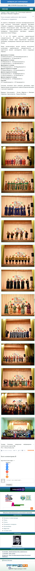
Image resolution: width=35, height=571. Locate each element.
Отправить (9, 484)
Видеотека (6, 528)
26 (16, 12)
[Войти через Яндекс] (7, 472)
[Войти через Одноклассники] (7, 477)
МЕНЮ (5, 9)
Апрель (12, 12)
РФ (20, 450)
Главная (3, 12)
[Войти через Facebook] (7, 469)
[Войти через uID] (7, 464)
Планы (5, 520)
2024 (8, 12)
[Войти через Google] (7, 474)
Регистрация (20, 5)
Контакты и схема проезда (11, 518)
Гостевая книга (8, 530)
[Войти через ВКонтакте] (7, 467)
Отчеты (6, 522)
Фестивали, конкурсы (7, 450)
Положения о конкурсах (10, 524)
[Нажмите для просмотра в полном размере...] (18, 120)
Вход (25, 5)
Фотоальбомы (7, 526)
